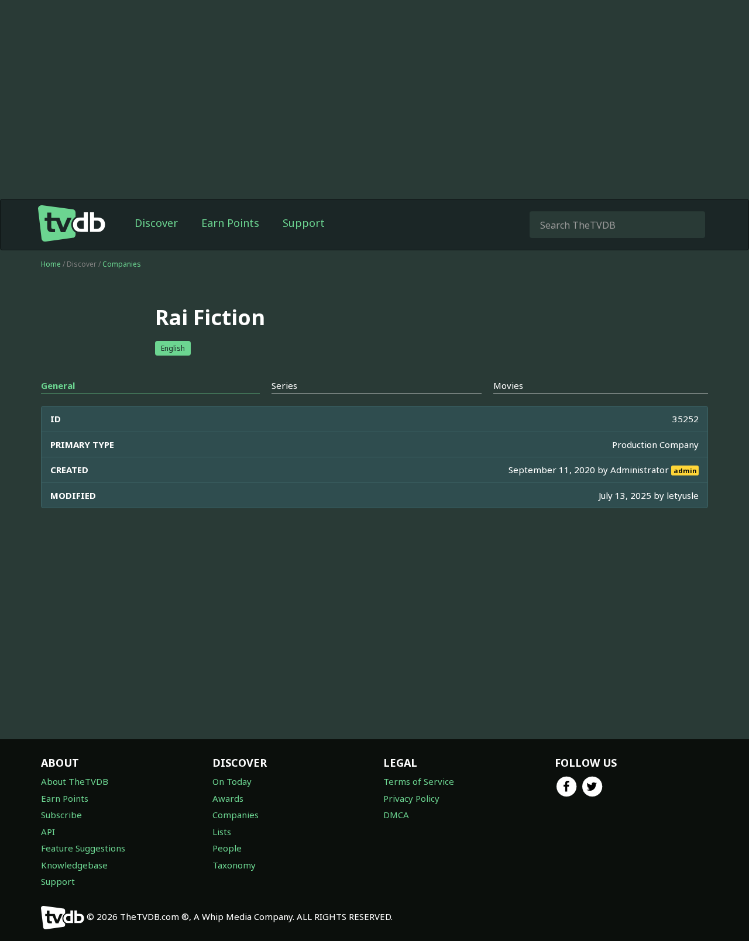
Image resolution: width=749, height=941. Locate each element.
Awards (227, 798)
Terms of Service (418, 781)
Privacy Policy (411, 798)
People (227, 848)
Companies (121, 264)
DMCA (396, 815)
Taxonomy (234, 865)
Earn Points (230, 223)
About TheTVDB (74, 781)
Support (304, 223)
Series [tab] (284, 385)
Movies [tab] (508, 385)
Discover (156, 223)
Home (51, 264)
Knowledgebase (74, 865)
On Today (232, 781)
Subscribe (61, 815)
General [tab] (58, 385)
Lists (221, 831)
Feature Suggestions (83, 848)
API (48, 831)
